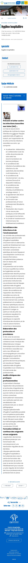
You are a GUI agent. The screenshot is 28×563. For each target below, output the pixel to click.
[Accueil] (2, 18)
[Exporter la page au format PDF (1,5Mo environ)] (24, 18)
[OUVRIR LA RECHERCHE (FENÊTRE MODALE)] (22, 2)
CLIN (14, 134)
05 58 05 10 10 (15, 536)
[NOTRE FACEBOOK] (13, 505)
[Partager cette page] (26, 18)
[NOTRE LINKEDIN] (22, 505)
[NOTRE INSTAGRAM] (16, 505)
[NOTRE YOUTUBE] (19, 505)
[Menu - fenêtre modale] (26, 2)
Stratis (14, 559)
